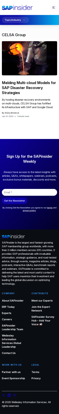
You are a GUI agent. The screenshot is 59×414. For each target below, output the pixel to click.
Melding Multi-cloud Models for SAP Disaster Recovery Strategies (29, 87)
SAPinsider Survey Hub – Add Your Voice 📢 (42, 320)
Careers (7, 319)
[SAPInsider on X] (3, 396)
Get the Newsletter (14, 200)
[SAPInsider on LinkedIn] (9, 396)
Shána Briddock (12, 113)
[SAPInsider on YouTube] (14, 396)
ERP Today (8, 306)
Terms (35, 372)
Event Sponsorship (13, 378)
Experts (6, 313)
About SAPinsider (13, 300)
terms (50, 208)
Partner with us (11, 372)
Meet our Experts (42, 300)
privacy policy (29, 210)
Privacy (36, 378)
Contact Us (9, 353)
